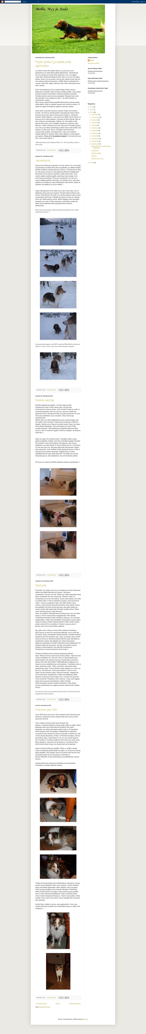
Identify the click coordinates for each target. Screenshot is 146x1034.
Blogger (85, 1019)
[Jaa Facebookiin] (66, 150)
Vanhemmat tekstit (74, 1004)
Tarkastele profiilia (93, 63)
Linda (92, 60)
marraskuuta (95, 117)
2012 (91, 109)
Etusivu (58, 1004)
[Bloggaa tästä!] (62, 150)
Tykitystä (40, 585)
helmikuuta (95, 141)
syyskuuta (94, 122)
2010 (91, 162)
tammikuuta (95, 144)
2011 (91, 112)
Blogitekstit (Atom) (44, 1007)
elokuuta (94, 125)
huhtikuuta (94, 136)
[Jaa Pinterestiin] (68, 150)
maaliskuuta (95, 138)
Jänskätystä (42, 161)
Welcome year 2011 (46, 710)
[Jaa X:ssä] (64, 150)
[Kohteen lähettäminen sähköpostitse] (59, 150)
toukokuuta (95, 133)
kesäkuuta (94, 130)
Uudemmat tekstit (41, 1004)
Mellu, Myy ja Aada (51, 9)
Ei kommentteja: (51, 150)
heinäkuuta (95, 128)
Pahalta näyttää (44, 400)
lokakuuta (94, 120)
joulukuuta (94, 114)
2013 (91, 107)
